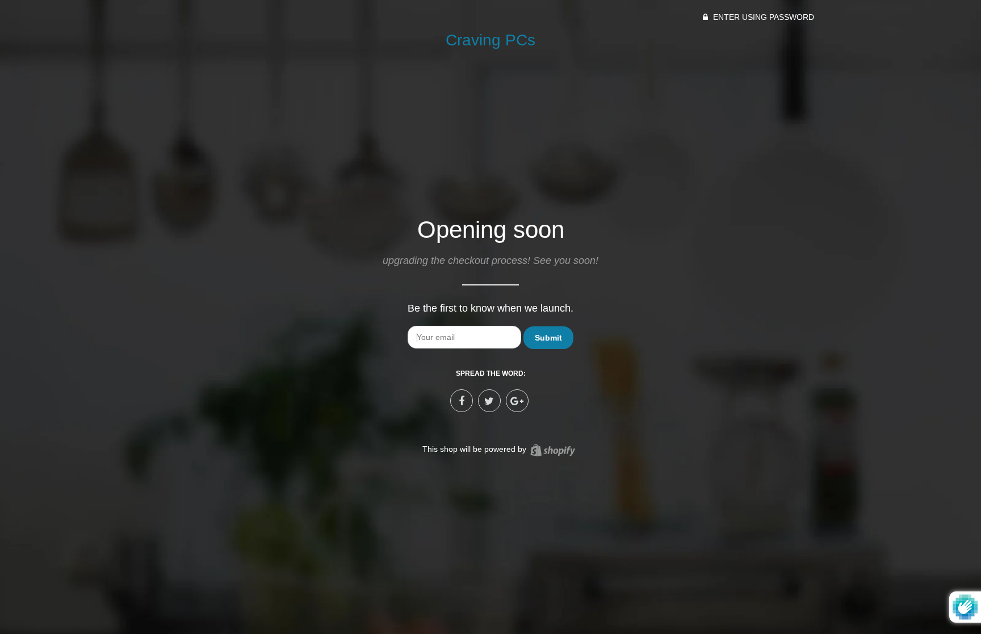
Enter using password (762, 17)
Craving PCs (490, 40)
